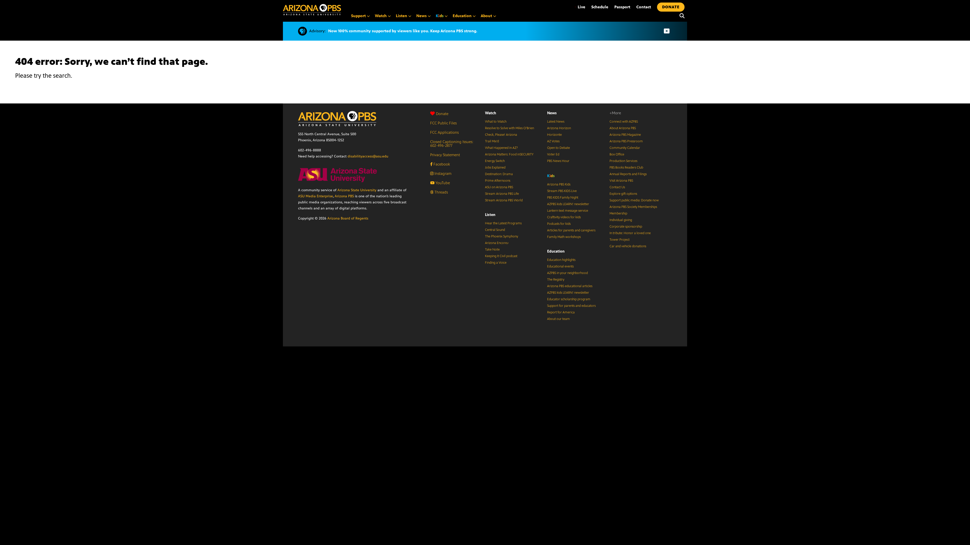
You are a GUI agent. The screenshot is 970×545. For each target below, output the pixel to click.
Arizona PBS (344, 196)
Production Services (623, 161)
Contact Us (617, 187)
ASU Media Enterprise (315, 196)
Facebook (441, 164)
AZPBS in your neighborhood (567, 273)
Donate (442, 113)
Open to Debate (558, 148)
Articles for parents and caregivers (571, 230)
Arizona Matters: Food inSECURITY (509, 154)
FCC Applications (444, 132)
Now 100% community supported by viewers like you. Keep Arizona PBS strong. (402, 31)
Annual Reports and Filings (628, 174)
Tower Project (619, 240)
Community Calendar (625, 148)
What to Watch (495, 122)
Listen (490, 214)
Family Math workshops (564, 237)
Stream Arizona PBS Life (502, 194)
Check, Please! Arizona (501, 135)
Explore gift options (623, 194)
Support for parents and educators (571, 306)
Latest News (555, 122)
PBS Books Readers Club (626, 168)
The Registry (555, 280)
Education (556, 251)
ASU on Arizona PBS (499, 187)
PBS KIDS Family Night (562, 198)
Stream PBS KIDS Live (562, 191)
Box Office (617, 154)
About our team (558, 319)
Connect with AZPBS (624, 122)
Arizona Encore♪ (497, 243)
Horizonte (554, 135)
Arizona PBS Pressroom (626, 141)
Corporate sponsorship (626, 227)
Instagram (442, 173)
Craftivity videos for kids (564, 217)
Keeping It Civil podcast (501, 256)
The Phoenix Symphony (501, 236)
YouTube (442, 182)
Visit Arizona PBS (621, 181)
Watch (490, 113)
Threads (440, 192)
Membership (618, 213)
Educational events (560, 266)
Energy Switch (495, 161)
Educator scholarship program (568, 299)
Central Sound (495, 230)
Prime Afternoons (497, 181)
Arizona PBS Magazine (625, 135)
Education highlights (561, 260)
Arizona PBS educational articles (569, 286)
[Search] (680, 16)
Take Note (492, 250)
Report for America (561, 312)
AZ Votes (553, 141)
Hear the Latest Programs (503, 223)
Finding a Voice (495, 263)
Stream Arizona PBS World (504, 200)
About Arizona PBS (623, 128)
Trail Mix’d (492, 141)
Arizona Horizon (559, 128)
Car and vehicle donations (628, 246)
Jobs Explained (495, 168)
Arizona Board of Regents (347, 218)
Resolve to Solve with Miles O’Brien (509, 128)
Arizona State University (356, 190)
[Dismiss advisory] (666, 31)
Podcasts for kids (559, 224)
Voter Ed (553, 154)
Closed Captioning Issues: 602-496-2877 (451, 143)
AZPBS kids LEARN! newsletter (568, 204)
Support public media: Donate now (634, 200)
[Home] (312, 9)
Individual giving (621, 220)
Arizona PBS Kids (558, 184)
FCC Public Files (443, 123)
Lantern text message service (567, 211)
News (552, 113)
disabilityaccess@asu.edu (368, 156)
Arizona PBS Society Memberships (633, 207)
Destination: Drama (499, 174)
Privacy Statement (445, 154)
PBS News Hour (558, 161)
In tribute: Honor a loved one (630, 233)
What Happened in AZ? (501, 148)
